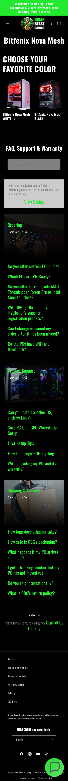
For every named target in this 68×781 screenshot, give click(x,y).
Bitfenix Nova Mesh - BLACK (49, 116)
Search (11, 659)
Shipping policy (45, 777)
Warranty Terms (16, 684)
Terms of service (26, 777)
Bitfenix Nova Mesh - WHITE (17, 116)
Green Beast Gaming (21, 772)
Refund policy (41, 772)
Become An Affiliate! (18, 668)
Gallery (11, 693)
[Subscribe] (51, 739)
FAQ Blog (12, 701)
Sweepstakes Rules (17, 676)
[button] (7, 23)
